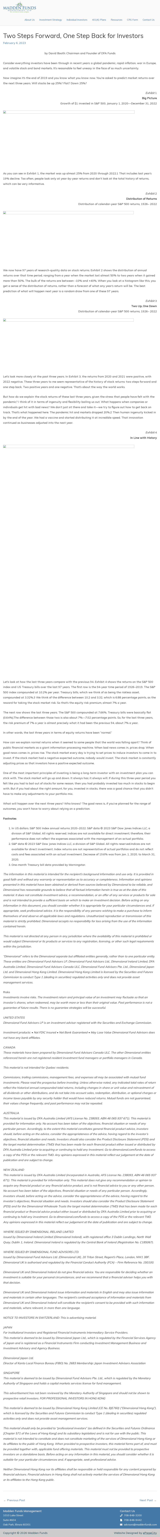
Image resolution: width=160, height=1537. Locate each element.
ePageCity (150, 1533)
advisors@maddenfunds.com (140, 1524)
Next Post (148, 1500)
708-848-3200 (133, 1515)
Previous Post (14, 1500)
